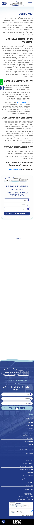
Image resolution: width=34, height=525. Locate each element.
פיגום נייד (29, 457)
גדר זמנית (29, 460)
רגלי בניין (29, 482)
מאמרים (29, 438)
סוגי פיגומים (29, 485)
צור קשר (29, 444)
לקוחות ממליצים (27, 435)
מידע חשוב (29, 425)
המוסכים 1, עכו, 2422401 (24, 499)
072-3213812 (15, 169)
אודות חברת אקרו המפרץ (25, 432)
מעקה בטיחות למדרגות (26, 466)
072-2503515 (27, 494)
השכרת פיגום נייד (27, 476)
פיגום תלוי (29, 472)
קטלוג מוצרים (28, 429)
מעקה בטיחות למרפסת (26, 469)
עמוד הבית (29, 422)
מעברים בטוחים (27, 463)
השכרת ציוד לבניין (27, 479)
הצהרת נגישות (28, 441)
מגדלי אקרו (29, 454)
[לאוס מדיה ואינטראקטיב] (17, 522)
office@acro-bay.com (24, 497)
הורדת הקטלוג (5, 3)
